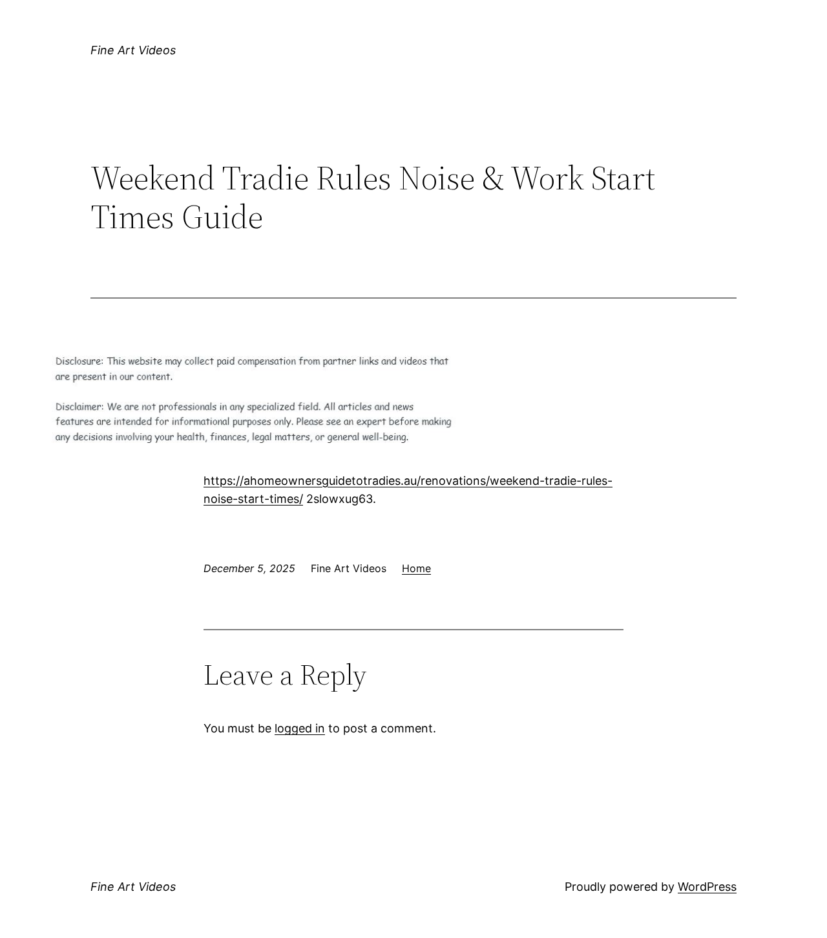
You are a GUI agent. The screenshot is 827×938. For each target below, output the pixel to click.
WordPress (707, 886)
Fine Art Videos (133, 50)
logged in (300, 728)
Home (416, 568)
